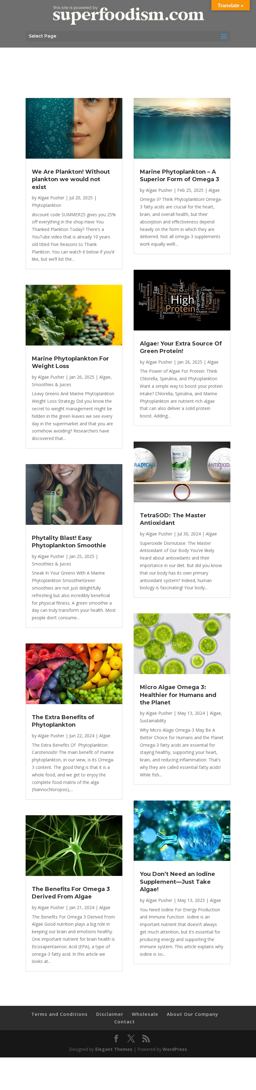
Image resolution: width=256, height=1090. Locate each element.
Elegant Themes (113, 1049)
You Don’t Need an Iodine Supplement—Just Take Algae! (177, 882)
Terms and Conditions (59, 1014)
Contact (124, 1021)
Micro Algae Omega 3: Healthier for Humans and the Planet (178, 695)
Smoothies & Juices (51, 384)
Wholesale (145, 1014)
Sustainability (153, 721)
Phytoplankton (46, 205)
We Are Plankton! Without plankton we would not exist (71, 179)
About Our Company (192, 1014)
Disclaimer (109, 1014)
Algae (105, 377)
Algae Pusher (51, 198)
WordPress (175, 1049)
